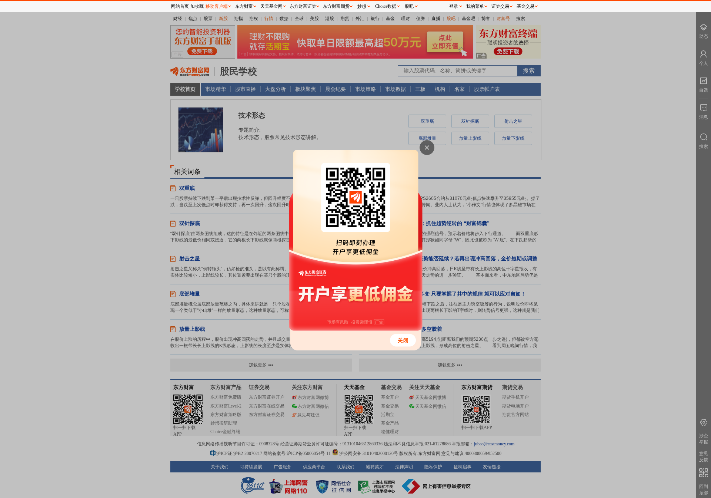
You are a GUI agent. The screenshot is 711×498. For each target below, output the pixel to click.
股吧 (409, 6)
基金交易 (525, 6)
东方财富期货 (336, 6)
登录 (453, 6)
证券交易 (500, 6)
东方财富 (244, 6)
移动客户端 (217, 6)
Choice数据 (385, 6)
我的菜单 (475, 6)
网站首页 (180, 6)
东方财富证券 (303, 6)
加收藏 (197, 6)
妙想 (361, 6)
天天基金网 (271, 6)
